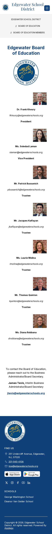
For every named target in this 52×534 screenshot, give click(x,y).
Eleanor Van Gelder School (18, 501)
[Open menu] (47, 8)
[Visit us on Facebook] (18, 483)
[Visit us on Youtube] (23, 483)
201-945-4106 (16, 461)
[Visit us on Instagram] (12, 483)
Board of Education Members (29, 32)
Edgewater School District (26, 19)
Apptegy (8, 528)
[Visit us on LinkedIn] (29, 483)
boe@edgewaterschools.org (23, 466)
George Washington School (18, 497)
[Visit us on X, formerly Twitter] (6, 483)
